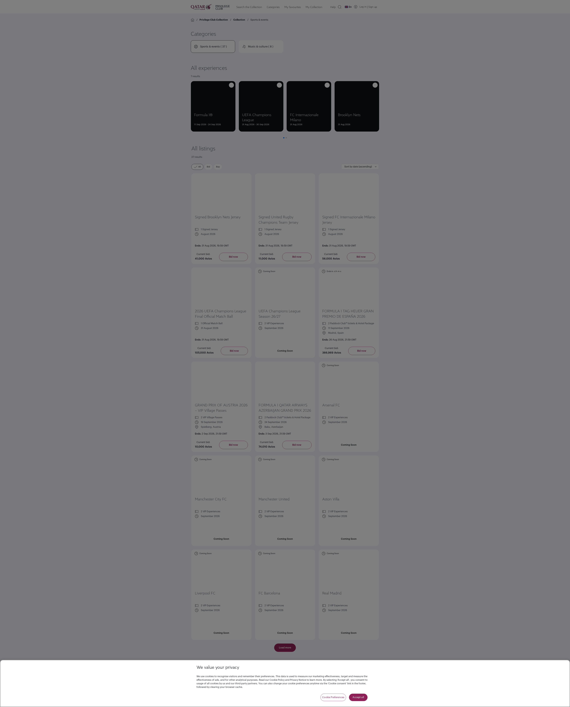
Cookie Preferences (333, 697)
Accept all (358, 697)
